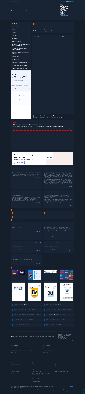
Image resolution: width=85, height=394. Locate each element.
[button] (15, 19)
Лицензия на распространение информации (19, 62)
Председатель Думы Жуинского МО (49, 347)
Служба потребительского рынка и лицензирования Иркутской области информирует (21, 45)
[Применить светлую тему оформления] (17, 1)
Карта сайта (56, 362)
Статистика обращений (15, 373)
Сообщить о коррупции (15, 364)
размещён (61, 391)
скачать (63, 36)
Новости (13, 29)
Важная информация (15, 26)
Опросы (12, 369)
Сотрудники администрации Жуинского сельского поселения (21, 350)
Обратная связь (13, 362)
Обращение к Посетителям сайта (18, 348)
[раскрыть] (62, 1)
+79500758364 (13, 352)
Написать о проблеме (19, 162)
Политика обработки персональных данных (19, 68)
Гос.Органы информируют (17, 220)
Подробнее (69, 128)
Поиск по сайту (56, 364)
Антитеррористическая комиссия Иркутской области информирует (19, 49)
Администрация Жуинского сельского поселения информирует (20, 53)
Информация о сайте (15, 59)
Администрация (14, 345)
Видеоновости (14, 35)
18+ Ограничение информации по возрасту (19, 65)
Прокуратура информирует (16, 41)
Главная (38, 115)
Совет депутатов (46, 345)
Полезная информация (16, 56)
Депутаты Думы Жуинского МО (48, 350)
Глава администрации (15, 347)
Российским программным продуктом (58, 389)
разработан (47, 391)
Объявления (42, 115)
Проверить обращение (15, 371)
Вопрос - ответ (13, 366)
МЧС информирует (15, 38)
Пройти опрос (69, 205)
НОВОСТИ (69, 123)
